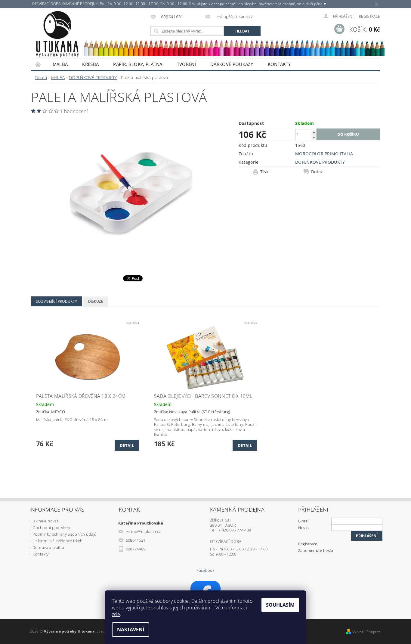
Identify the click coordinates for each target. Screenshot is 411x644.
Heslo (303, 527)
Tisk (264, 172)
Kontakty (279, 64)
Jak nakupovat (45, 521)
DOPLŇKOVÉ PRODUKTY (320, 162)
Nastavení (130, 629)
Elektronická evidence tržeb (57, 540)
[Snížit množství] (314, 137)
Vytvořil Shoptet (366, 631)
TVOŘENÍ (186, 64)
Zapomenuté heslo (315, 550)
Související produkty (56, 301)
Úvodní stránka (38, 64)
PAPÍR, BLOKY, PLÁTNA (137, 64)
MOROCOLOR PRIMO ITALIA (324, 153)
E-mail (304, 521)
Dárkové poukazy (231, 64)
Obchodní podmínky (51, 527)
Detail (127, 445)
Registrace (369, 16)
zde (116, 614)
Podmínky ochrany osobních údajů (64, 534)
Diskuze (96, 301)
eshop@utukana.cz (143, 531)
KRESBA (90, 64)
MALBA (60, 64)
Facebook (205, 570)
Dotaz (317, 172)
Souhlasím (280, 605)
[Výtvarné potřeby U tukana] (57, 34)
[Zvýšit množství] (314, 132)
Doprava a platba (48, 547)
